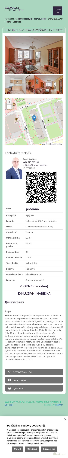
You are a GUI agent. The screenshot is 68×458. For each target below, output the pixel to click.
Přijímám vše (49, 449)
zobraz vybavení (16, 301)
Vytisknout (17, 388)
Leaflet (44, 144)
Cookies (8, 404)
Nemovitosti (40, 18)
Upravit (17, 449)
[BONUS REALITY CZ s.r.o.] (14, 6)
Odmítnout (32, 449)
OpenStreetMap (56, 144)
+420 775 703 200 (31, 162)
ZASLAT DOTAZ (19, 380)
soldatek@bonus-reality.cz (35, 165)
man (59, 404)
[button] (34, 118)
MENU (58, 9)
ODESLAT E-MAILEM (22, 372)
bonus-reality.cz (25, 18)
